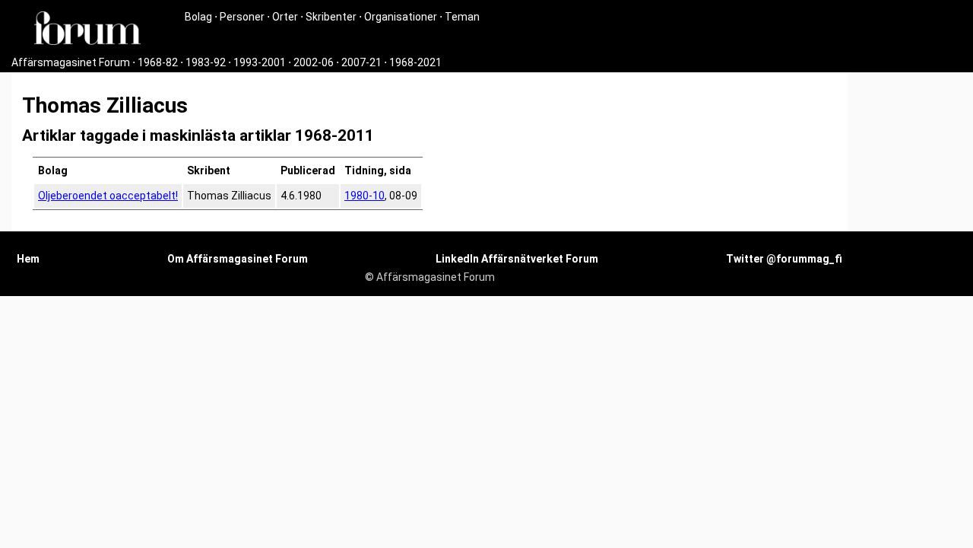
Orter (285, 17)
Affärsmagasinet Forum (70, 62)
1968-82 (158, 62)
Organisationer (400, 17)
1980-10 (364, 196)
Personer (242, 17)
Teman (462, 17)
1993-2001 (259, 62)
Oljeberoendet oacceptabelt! (108, 196)
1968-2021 (415, 62)
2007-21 (361, 62)
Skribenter (331, 17)
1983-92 (205, 62)
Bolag (198, 17)
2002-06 (313, 62)
